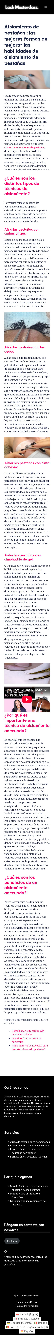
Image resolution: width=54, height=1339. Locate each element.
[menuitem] (27, 1314)
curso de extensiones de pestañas (30, 1142)
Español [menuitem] (28, 1331)
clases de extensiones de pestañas (24, 147)
